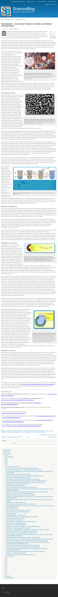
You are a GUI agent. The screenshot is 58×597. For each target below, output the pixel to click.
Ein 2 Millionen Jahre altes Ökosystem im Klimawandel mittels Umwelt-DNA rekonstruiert (24, 469)
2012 (6, 572)
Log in (49, 434)
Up (28, 437)
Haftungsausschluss (30, 1)
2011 (6, 574)
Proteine (23, 432)
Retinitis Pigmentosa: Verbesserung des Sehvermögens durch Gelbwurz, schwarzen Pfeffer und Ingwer (26, 491)
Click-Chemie (14, 430)
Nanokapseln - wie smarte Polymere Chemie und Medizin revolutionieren (20, 554)
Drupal (8, 592)
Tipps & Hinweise (6, 449)
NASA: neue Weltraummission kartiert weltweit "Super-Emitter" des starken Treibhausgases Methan (26, 480)
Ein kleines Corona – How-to (51, 4)
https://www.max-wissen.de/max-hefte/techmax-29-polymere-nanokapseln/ (37, 384)
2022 (26, 19)
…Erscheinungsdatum (19, 19)
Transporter (36, 432)
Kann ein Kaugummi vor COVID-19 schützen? (15, 518)
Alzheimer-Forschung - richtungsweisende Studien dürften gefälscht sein (20, 504)
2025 (6, 460)
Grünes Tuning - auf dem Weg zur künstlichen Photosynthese (18, 528)
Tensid (32, 432)
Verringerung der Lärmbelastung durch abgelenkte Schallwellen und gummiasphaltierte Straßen (25, 482)
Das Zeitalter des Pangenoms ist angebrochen (15, 485)
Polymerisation (18, 432)
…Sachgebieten (7, 576)
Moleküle (47, 430)
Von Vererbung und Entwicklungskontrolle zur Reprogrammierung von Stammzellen (23, 545)
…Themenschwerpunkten (9, 577)
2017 (6, 564)
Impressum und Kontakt (41, 1)
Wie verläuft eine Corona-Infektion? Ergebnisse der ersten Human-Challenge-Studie (23, 546)
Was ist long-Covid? (52, 437)
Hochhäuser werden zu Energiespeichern (14, 519)
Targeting (28, 432)
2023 (6, 463)
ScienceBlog (24, 8)
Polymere (13, 432)
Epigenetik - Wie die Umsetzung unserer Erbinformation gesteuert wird (20, 493)
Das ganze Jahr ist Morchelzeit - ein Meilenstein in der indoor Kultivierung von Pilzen (23, 526)
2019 (6, 561)
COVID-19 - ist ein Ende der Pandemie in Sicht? (11, 437)
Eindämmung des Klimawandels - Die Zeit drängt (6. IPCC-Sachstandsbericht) (22, 531)
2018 (6, 562)
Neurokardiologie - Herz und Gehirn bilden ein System (17, 484)
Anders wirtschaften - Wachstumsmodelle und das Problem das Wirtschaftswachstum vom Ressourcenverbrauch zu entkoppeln (29, 500)
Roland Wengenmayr (14, 28)
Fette (24, 430)
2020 (6, 559)
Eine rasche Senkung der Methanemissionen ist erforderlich (18, 477)
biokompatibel (8, 430)
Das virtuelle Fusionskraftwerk (12, 508)
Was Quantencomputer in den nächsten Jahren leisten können (18, 510)
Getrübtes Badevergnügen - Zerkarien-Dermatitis (16, 515)
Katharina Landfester (30, 430)
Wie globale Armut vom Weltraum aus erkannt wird (16, 524)
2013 (6, 571)
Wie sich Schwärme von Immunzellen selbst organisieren (17, 511)
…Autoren (6, 455)
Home (2, 19)
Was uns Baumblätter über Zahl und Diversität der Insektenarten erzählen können (22, 468)
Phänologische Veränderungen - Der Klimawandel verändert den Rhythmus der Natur (23, 537)
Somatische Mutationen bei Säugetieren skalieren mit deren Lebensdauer (21, 521)
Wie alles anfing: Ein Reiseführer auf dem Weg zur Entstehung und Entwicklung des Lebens (24, 475)
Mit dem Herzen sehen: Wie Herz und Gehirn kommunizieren (18, 474)
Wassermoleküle (42, 432)
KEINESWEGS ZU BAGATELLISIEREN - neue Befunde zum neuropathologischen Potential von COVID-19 (28, 529)
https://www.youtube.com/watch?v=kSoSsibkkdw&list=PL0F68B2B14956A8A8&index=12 (21, 425)
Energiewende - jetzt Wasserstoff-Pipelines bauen (16, 502)
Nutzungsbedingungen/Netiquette (18, 1)
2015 (6, 567)
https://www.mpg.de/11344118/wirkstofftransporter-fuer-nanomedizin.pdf (17, 400)
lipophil (36, 430)
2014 (6, 569)
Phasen (8, 432)
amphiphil (3, 430)
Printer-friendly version (43, 434)
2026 (6, 458)
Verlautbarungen (6, 451)
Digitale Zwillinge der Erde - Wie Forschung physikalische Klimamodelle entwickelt (22, 479)
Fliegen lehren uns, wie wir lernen (13, 466)
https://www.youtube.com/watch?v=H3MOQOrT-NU (13, 413)
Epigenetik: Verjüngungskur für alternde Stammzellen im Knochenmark (20, 495)
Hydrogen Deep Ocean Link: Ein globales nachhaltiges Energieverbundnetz (21, 532)
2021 (6, 558)
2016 (6, 566)
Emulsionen (20, 430)
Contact (2, 587)
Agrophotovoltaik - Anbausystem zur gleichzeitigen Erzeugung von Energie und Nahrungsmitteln (25, 551)
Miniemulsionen (42, 430)
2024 (6, 461)
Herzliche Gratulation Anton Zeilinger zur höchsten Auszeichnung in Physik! (21, 487)
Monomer (52, 430)
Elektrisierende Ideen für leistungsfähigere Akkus (16, 523)
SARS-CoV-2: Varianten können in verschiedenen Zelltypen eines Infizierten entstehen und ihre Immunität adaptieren (29, 539)
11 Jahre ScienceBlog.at (11, 513)
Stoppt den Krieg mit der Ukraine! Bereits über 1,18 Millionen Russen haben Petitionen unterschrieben (26, 540)
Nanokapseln (3, 432)
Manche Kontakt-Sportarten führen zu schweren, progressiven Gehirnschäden (21, 516)
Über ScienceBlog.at (52, 1)
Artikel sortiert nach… (9, 19)
